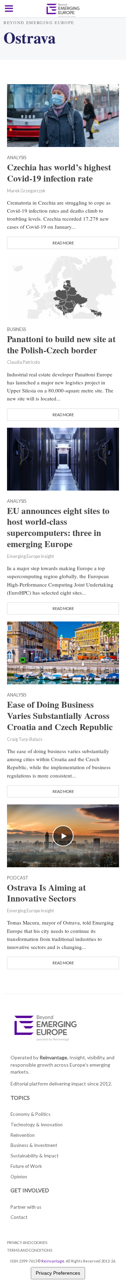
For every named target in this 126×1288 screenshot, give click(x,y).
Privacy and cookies (27, 1242)
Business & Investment (33, 1145)
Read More (63, 243)
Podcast (17, 878)
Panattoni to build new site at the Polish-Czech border (61, 344)
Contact (18, 1217)
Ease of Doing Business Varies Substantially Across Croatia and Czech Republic (60, 716)
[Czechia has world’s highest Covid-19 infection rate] (63, 114)
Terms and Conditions (29, 1250)
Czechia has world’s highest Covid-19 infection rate (59, 173)
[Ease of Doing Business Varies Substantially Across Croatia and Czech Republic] (63, 652)
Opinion (18, 1176)
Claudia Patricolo (23, 362)
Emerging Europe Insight (30, 556)
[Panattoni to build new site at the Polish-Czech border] (63, 286)
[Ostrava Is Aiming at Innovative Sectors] (63, 834)
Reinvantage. (54, 1057)
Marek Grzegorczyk (26, 190)
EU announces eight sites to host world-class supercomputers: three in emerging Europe (58, 527)
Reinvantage (52, 1261)
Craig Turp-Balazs (24, 739)
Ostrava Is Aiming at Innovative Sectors (46, 893)
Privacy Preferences (58, 1273)
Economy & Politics (30, 1114)
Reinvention (22, 1135)
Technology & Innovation (36, 1124)
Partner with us (25, 1207)
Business (16, 329)
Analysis (16, 158)
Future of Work (26, 1166)
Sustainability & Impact (34, 1155)
